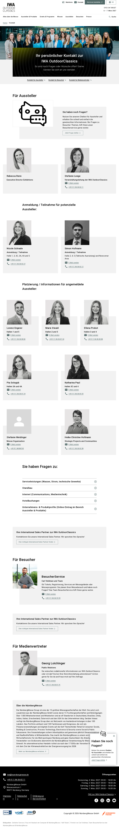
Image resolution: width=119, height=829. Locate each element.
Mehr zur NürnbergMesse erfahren (31, 751)
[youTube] (114, 800)
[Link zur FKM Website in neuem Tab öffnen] (9, 813)
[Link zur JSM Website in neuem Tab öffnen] (33, 813)
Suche (112, 17)
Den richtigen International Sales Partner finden (36, 542)
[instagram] (102, 800)
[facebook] (96, 800)
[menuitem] (12, 16)
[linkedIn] (108, 800)
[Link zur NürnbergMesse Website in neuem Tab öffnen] (108, 813)
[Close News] (103, 734)
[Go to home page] (16, 7)
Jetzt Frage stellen (72, 133)
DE (111, 2)
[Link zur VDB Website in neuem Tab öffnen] (21, 813)
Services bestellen (93, 2)
